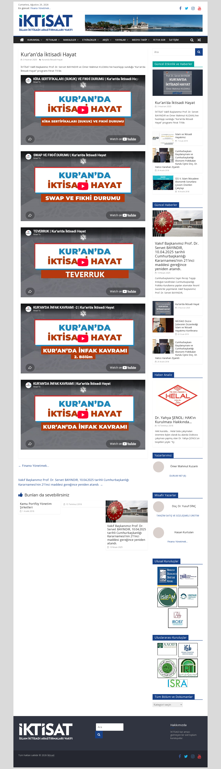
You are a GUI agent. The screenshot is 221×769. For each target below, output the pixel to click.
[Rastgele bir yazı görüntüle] (199, 39)
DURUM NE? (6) (177, 475)
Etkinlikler (89, 39)
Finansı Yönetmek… (40, 8)
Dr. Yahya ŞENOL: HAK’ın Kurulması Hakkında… (175, 419)
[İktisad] (22, 39)
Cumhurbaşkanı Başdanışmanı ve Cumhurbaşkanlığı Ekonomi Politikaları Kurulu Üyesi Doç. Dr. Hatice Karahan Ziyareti (176, 159)
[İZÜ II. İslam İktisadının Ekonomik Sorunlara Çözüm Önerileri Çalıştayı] (163, 177)
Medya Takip (139, 39)
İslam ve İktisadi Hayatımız (183, 136)
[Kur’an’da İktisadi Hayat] (178, 71)
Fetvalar (51, 39)
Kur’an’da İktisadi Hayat (175, 102)
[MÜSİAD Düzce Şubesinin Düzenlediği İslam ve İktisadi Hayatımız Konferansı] (163, 319)
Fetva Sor (159, 39)
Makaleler (69, 39)
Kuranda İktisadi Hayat (52, 59)
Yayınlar (120, 39)
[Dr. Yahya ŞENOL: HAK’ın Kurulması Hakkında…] (177, 382)
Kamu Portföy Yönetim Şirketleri (36, 505)
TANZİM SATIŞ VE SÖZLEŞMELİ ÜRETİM (177, 515)
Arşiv (106, 39)
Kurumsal (34, 39)
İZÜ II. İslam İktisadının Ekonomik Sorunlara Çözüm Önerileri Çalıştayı (187, 183)
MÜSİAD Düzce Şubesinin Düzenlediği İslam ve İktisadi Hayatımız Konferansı (186, 326)
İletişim (174, 39)
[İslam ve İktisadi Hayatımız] (163, 132)
